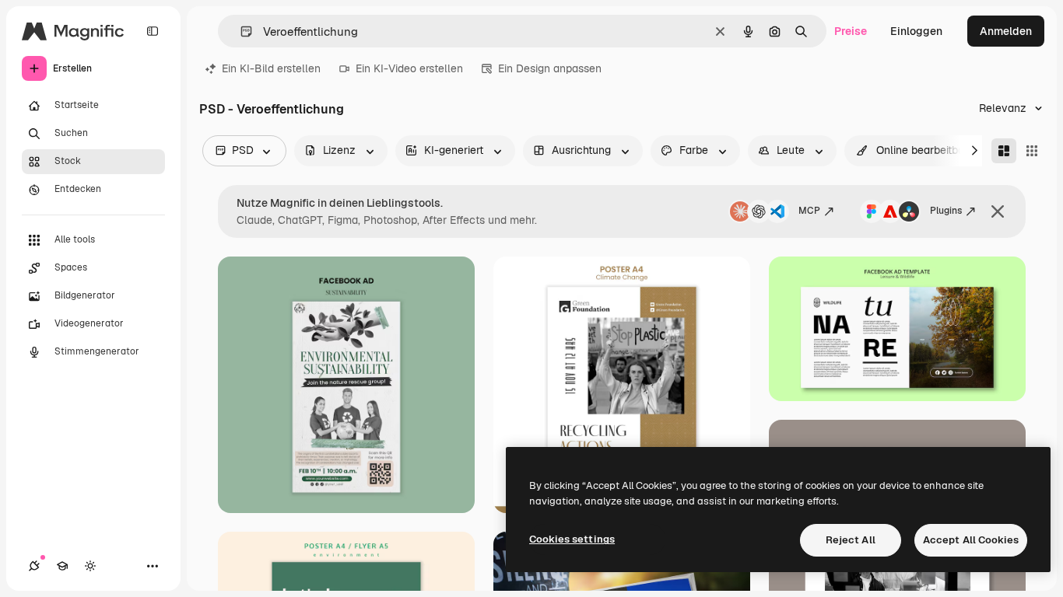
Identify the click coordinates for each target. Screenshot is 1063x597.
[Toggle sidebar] (152, 31)
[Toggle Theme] (90, 565)
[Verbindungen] (34, 565)
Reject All (850, 539)
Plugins (946, 210)
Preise (850, 31)
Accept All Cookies (971, 539)
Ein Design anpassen (550, 68)
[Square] (1031, 150)
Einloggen (916, 31)
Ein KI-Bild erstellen (271, 68)
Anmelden (1006, 31)
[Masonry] (1003, 150)
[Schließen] (997, 211)
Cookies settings (572, 539)
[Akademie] (62, 565)
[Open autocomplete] (240, 31)
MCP (809, 210)
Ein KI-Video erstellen (409, 68)
